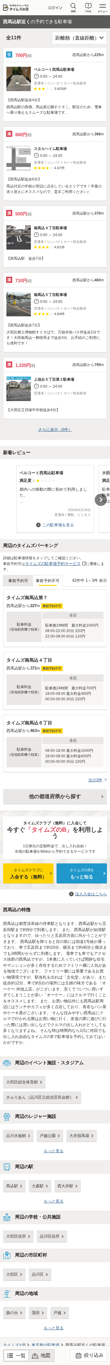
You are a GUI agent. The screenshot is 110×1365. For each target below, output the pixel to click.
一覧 (21, 1355)
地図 (45, 1355)
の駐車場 (45, 1345)
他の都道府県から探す (55, 796)
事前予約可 (18, 580)
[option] (55, 496)
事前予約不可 (48, 580)
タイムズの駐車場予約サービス (53, 563)
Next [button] (101, 500)
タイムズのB (14, 1345)
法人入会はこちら (91, 894)
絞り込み (93, 1355)
